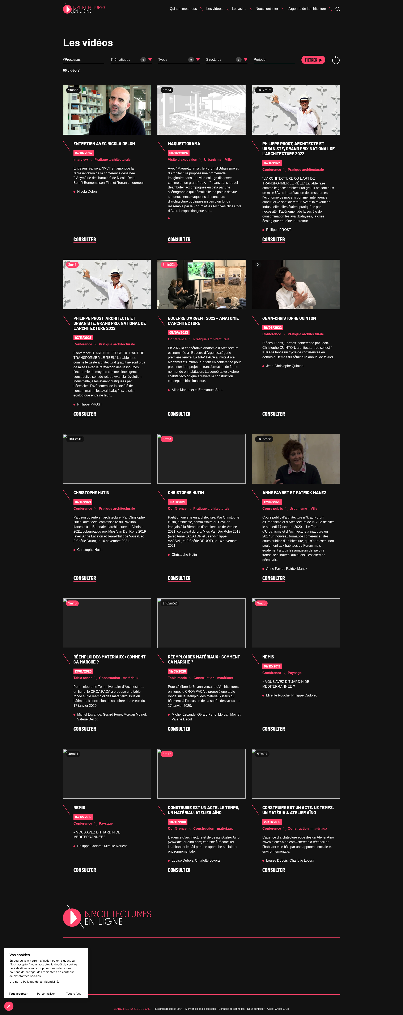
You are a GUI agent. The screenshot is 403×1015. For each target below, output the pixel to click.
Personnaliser (46, 993)
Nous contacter (267, 9)
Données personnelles (232, 1008)
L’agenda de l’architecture (307, 9)
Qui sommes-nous (183, 9)
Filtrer (311, 59)
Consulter (84, 239)
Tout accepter (18, 993)
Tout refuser (74, 993)
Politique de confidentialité (40, 981)
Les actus (239, 9)
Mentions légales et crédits (200, 1008)
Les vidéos (214, 9)
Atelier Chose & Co (278, 1008)
